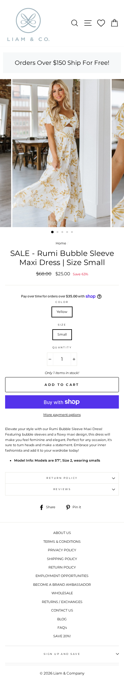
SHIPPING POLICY (62, 559)
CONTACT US (62, 610)
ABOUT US (62, 533)
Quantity (62, 347)
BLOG (62, 619)
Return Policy (61, 477)
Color (61, 301)
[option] (62, 153)
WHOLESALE (62, 593)
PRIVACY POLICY (62, 550)
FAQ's (62, 627)
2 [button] (58, 232)
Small (62, 334)
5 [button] (72, 232)
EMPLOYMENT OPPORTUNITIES (62, 576)
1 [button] (52, 232)
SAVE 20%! (62, 636)
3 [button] (62, 232)
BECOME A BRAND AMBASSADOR (62, 584)
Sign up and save (62, 653)
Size (62, 324)
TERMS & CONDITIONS (62, 541)
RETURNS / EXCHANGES (62, 602)
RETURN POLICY (62, 567)
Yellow (62, 312)
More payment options (62, 415)
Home (61, 243)
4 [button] (67, 232)
